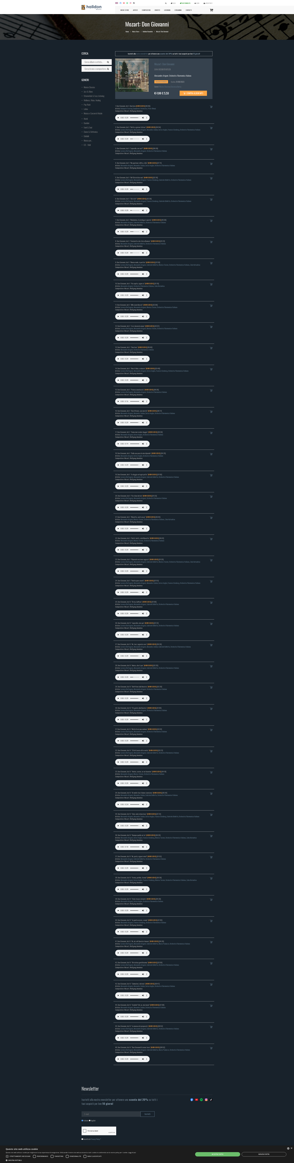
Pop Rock (87, 104)
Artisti (135, 10)
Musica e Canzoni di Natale (93, 113)
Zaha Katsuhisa (195, 265)
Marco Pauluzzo (164, 943)
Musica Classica (89, 87)
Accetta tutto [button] (217, 1154)
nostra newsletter (142, 53)
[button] (71, 1160)
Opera (179, 86)
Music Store (124, 10)
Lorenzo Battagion (127, 129)
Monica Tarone (163, 265)
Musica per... (88, 140)
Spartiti (157, 10)
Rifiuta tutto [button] (264, 1154)
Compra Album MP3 (194, 93)
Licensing (167, 10)
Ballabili (86, 136)
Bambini (86, 123)
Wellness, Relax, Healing (92, 100)
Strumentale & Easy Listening (94, 95)
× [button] (291, 1148)
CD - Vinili (87, 144)
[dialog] (147, 1154)
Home (127, 31)
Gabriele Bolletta (164, 180)
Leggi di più (132, 1152)
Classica (173, 86)
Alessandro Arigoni (161, 75)
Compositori (146, 10)
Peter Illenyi (152, 108)
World (86, 118)
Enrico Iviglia (162, 129)
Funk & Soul (88, 127)
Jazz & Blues (88, 91)
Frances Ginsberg (173, 129)
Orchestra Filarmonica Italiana (180, 75)
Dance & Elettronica (91, 131)
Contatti (189, 10)
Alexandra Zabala (152, 129)
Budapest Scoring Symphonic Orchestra (134, 108)
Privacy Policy (95, 1139)
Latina (86, 109)
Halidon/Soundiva (148, 31)
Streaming (178, 10)
